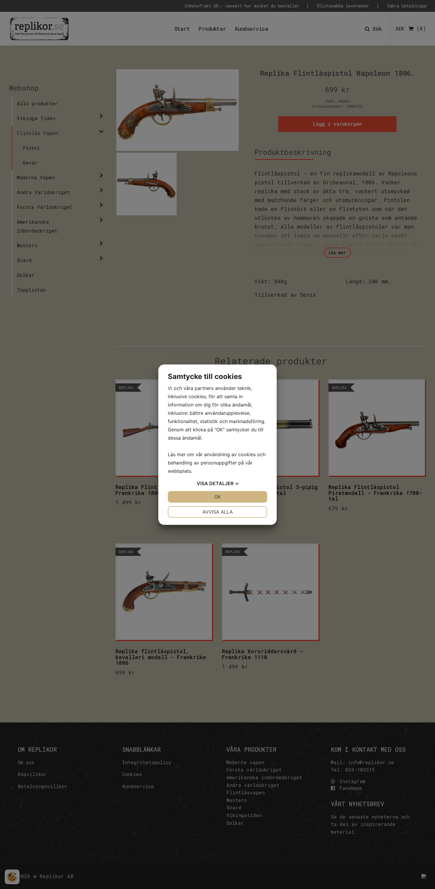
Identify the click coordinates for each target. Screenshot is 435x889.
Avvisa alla (217, 512)
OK (217, 497)
